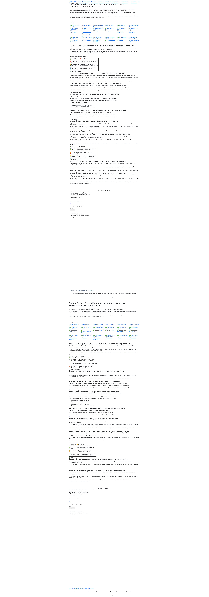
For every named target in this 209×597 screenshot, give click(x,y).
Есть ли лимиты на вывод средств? (78, 196)
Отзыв (71, 208)
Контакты (92, 290)
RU (139, 1)
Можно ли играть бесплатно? (77, 197)
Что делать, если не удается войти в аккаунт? (80, 194)
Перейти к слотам (74, 23)
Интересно (73, 217)
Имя (71, 205)
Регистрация (74, 3)
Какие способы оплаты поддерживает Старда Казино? (82, 192)
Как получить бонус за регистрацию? (79, 193)
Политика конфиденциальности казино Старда (80, 290)
